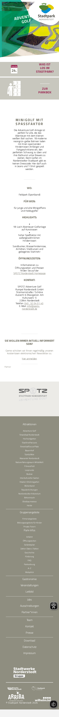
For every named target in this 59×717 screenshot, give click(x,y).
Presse (29, 633)
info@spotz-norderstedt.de (31, 307)
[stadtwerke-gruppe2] (24, 668)
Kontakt (29, 626)
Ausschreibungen (29, 606)
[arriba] (16, 692)
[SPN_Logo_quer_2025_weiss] (38, 687)
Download (29, 640)
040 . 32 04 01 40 (33, 303)
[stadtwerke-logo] (14, 688)
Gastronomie (29, 579)
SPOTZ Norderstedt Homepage (29, 273)
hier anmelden (29, 358)
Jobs (29, 600)
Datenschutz (29, 647)
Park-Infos (29, 530)
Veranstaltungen (30, 585)
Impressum (29, 653)
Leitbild (29, 592)
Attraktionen (29, 424)
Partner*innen (30, 612)
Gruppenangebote (29, 512)
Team (30, 620)
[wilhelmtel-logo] (43, 698)
